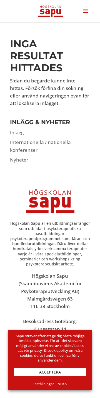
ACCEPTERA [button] (50, 372)
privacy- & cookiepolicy (49, 350)
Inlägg (17, 132)
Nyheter (19, 160)
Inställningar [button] (43, 383)
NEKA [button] (62, 383)
